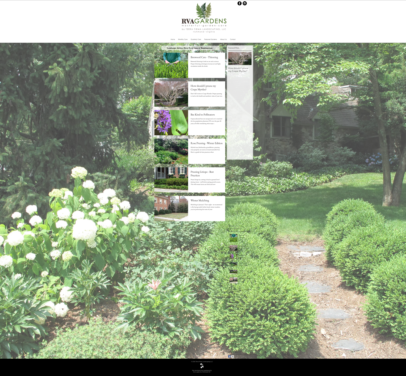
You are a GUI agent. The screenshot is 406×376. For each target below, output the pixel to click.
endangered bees (232, 316)
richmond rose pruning (234, 333)
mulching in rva (241, 326)
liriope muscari (232, 323)
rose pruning (244, 336)
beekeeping (245, 310)
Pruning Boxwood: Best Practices (237, 306)
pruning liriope (232, 330)
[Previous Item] (232, 58)
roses (229, 340)
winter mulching (232, 346)
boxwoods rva (242, 313)
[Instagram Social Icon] (232, 356)
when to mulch (244, 343)
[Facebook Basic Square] (229, 356)
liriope (241, 320)
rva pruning (235, 340)
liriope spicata (232, 326)
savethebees (243, 340)
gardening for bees (244, 316)
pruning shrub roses (243, 330)
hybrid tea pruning (233, 320)
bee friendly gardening (234, 310)
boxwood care (232, 313)
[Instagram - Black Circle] (245, 3)
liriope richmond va (243, 323)
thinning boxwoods (233, 343)
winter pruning (243, 346)
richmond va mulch (233, 336)
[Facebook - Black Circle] (239, 3)
